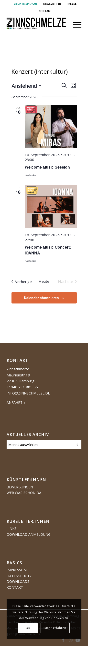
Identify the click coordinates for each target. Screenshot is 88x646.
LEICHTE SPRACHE (25, 3)
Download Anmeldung (29, 534)
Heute (44, 281)
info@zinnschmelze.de (28, 393)
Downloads (18, 581)
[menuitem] (25, 3)
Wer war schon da (24, 492)
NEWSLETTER (52, 3)
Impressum (17, 570)
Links (11, 528)
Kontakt (15, 587)
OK (28, 628)
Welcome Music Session (47, 167)
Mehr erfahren (55, 628)
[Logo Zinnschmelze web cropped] (36, 24)
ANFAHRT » (16, 402)
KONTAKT (45, 11)
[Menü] (74, 24)
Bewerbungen (20, 487)
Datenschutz (19, 576)
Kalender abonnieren (41, 297)
